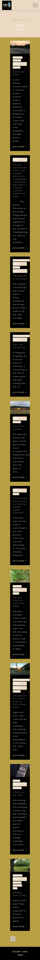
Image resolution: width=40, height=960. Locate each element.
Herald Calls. (16, 63)
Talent (16, 691)
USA (15, 888)
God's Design (16, 683)
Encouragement (21, 260)
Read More (20, 146)
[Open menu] (35, 5)
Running (17, 882)
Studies (17, 788)
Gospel (17, 60)
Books (16, 781)
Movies (16, 67)
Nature (16, 422)
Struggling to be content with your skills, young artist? (20, 701)
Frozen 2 (17, 57)
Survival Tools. (17, 270)
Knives (16, 267)
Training (17, 885)
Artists (17, 586)
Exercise (17, 875)
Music (16, 494)
